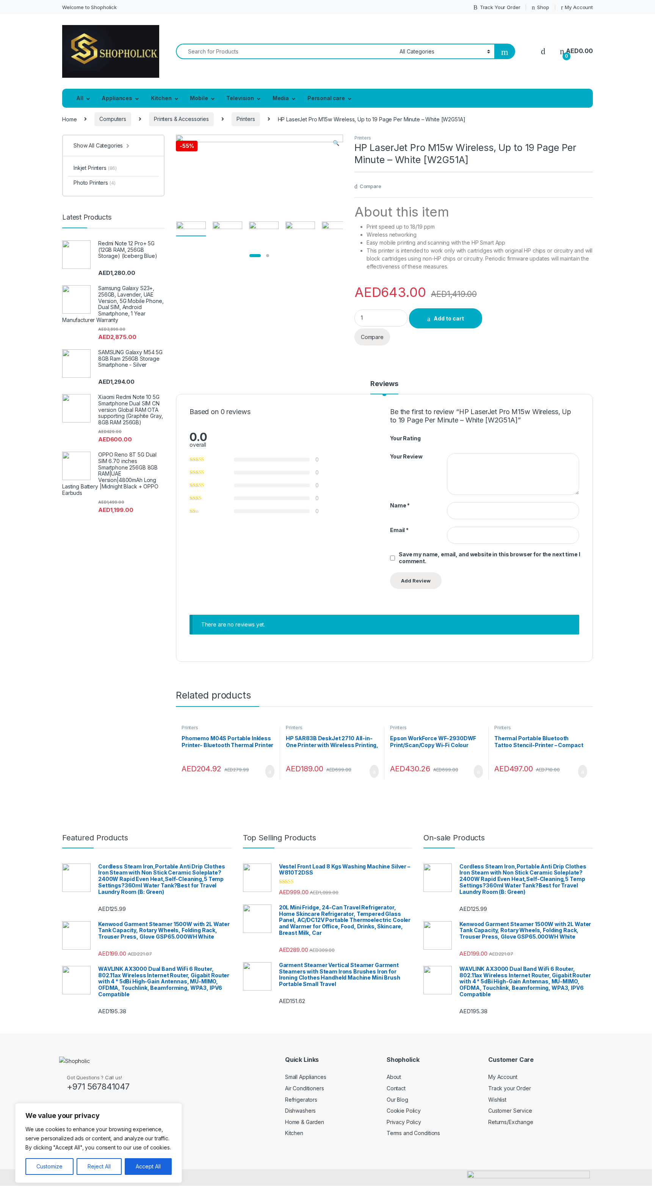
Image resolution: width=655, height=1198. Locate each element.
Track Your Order (500, 7)
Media (281, 98)
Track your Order (509, 1088)
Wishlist (497, 1099)
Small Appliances (305, 1077)
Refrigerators (301, 1099)
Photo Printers (94, 182)
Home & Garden (304, 1122)
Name (400, 505)
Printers (246, 119)
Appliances (117, 98)
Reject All (99, 1166)
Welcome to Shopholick (89, 7)
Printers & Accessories (181, 119)
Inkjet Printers (95, 168)
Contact (396, 1088)
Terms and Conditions (413, 1133)
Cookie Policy (404, 1110)
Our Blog (397, 1099)
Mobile (199, 98)
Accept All (148, 1166)
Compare (370, 186)
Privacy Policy (404, 1122)
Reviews (384, 384)
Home (69, 119)
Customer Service (510, 1110)
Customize (49, 1166)
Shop (543, 7)
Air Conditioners (304, 1088)
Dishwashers (300, 1110)
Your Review (406, 456)
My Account (579, 7)
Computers (112, 119)
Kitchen (161, 98)
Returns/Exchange (510, 1122)
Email (399, 530)
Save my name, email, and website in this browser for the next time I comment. (489, 557)
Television (240, 98)
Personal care (326, 98)
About (394, 1077)
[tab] (384, 387)
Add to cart (449, 318)
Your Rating (405, 438)
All (79, 98)
